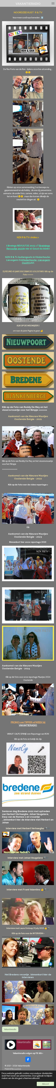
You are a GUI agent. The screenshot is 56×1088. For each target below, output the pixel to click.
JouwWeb (17, 1069)
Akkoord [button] (45, 1084)
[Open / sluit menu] (53, 3)
